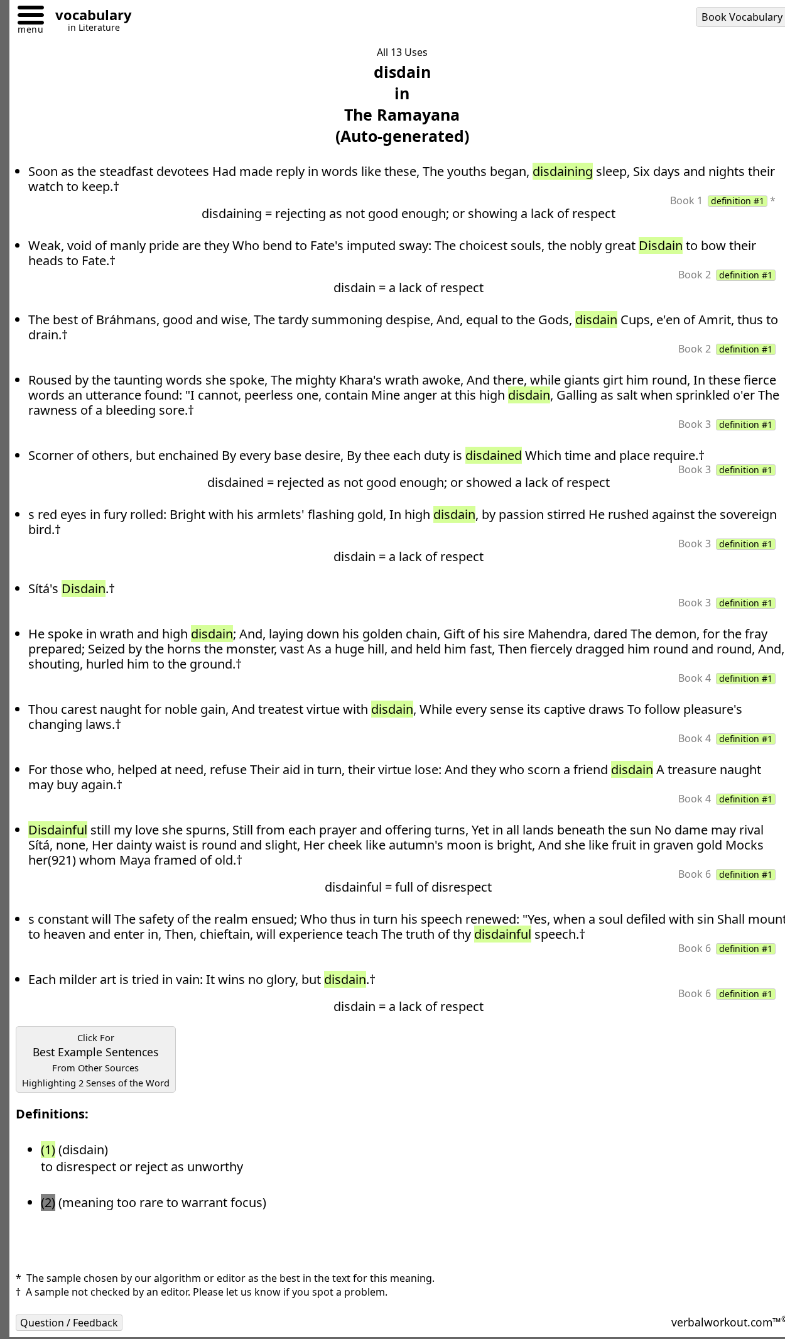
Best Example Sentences (96, 1060)
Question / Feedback (69, 1323)
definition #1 (737, 201)
